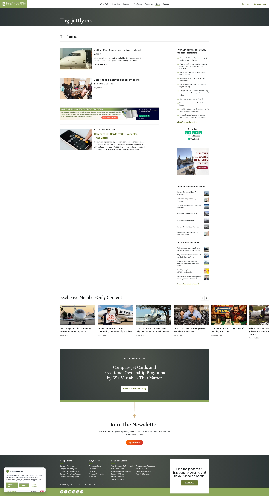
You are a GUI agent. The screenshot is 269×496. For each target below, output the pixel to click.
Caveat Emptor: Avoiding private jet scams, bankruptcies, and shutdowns (192, 116)
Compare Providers (67, 466)
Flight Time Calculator (143, 471)
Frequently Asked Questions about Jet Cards (187, 233)
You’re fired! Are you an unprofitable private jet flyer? (192, 73)
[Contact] (81, 491)
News (158, 4)
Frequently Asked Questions (121, 471)
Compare (127, 4)
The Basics (137, 4)
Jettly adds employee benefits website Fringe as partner (117, 81)
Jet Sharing (93, 471)
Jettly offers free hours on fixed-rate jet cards (117, 52)
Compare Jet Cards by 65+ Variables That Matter (115, 135)
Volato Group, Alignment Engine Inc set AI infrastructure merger (188, 249)
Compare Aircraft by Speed (69, 476)
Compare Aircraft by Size (186, 220)
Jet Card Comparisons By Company (186, 200)
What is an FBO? (141, 469)
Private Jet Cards (95, 466)
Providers (116, 4)
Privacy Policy (83, 485)
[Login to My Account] (247, 4)
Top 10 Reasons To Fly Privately (122, 466)
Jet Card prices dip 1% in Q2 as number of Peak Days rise (75, 330)
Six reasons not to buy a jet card (191, 99)
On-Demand (93, 469)
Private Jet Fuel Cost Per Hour (188, 227)
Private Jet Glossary (118, 474)
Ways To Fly (104, 4)
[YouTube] (69, 491)
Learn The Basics (119, 461)
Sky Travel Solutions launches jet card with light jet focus (189, 256)
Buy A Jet (92, 476)
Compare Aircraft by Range (187, 213)
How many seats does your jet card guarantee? (192, 79)
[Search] (243, 4)
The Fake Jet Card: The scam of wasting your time (227, 330)
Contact (166, 4)
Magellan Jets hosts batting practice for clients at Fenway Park (188, 263)
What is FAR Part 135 (118, 479)
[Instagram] (73, 491)
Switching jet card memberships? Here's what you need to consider (194, 110)
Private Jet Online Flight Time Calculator (187, 193)
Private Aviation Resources (145, 466)
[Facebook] (65, 491)
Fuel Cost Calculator (143, 474)
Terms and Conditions (108, 485)
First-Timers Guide (117, 469)
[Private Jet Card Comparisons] (13, 4)
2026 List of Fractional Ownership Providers (189, 207)
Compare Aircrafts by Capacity (70, 474)
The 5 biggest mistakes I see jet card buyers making (192, 86)
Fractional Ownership (96, 474)
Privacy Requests (94, 485)
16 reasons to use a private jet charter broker (192, 104)
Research (149, 4)
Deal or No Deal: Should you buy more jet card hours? (190, 330)
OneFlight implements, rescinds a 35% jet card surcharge (189, 271)
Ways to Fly (94, 461)
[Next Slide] (207, 298)
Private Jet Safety (117, 476)
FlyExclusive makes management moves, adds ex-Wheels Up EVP (189, 278)
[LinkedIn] (77, 491)
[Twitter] (61, 491)
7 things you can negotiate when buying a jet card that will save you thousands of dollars (194, 93)
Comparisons (66, 461)
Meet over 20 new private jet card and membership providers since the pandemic (193, 66)
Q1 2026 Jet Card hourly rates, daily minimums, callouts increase (152, 330)
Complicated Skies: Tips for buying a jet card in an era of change (193, 59)
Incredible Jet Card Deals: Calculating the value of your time (115, 330)
